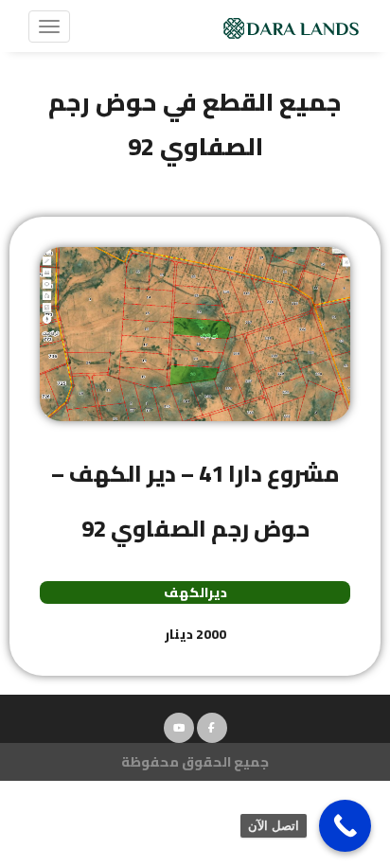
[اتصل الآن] (345, 826)
